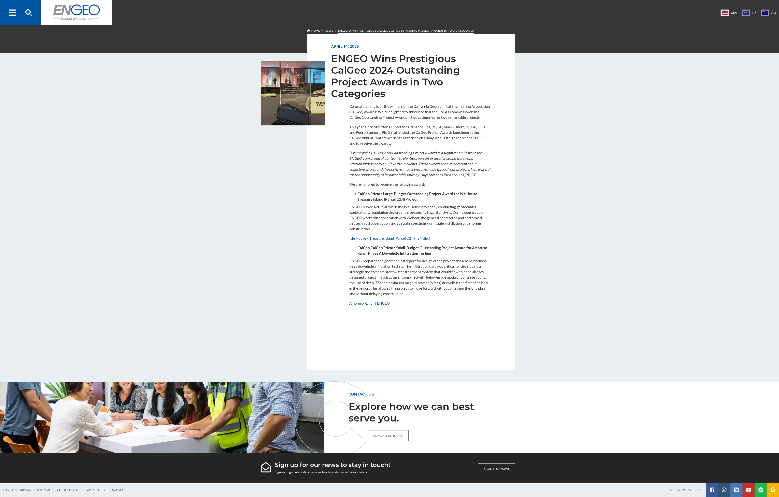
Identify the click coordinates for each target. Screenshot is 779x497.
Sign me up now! (496, 468)
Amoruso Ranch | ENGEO (369, 303)
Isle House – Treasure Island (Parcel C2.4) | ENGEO (389, 238)
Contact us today (387, 435)
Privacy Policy (93, 490)
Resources (117, 490)
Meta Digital (692, 490)
